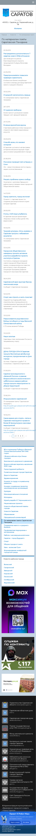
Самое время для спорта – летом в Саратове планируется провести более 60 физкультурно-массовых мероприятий (17, 421)
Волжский (8, 564)
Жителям (18, 28)
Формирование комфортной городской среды (15, 551)
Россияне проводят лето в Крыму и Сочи (18, 163)
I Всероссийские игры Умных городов (15, 457)
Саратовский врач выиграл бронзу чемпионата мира (18, 283)
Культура (7, 491)
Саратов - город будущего (14, 538)
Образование (9, 514)
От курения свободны (12, 110)
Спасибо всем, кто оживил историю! (14, 143)
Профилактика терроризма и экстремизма (15, 531)
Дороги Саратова (10, 475)
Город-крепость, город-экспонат (17, 197)
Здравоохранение (11, 478)
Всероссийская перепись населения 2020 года (18, 465)
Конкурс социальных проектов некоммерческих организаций (16, 487)
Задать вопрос (15, 822)
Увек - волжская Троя (12, 547)
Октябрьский (9, 580)
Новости (13, 35)
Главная (4, 35)
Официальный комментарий (15, 517)
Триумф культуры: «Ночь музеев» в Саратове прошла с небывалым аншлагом (18, 233)
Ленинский (8, 577)
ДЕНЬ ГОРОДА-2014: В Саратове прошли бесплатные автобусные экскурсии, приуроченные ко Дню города (18, 355)
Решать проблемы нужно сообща (17, 179)
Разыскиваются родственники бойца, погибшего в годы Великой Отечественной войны (18, 321)
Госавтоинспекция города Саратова (18, 472)
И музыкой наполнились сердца (17, 95)
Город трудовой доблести (14, 469)
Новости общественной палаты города (16, 507)
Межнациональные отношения (16, 494)
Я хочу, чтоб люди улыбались (15, 214)
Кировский (8, 574)
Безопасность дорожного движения (18, 461)
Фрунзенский (9, 583)
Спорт (6, 541)
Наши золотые (9, 336)
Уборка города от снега (13, 544)
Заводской (8, 570)
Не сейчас (26, 822)
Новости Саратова (11, 511)
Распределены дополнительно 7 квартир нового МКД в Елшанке (17, 55)
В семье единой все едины (15, 125)
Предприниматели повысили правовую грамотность (16, 76)
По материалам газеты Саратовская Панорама (18, 521)
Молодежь (8, 497)
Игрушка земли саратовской (15, 399)
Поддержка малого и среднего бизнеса (16, 526)
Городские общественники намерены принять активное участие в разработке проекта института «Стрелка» (16, 254)
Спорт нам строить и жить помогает (18, 297)
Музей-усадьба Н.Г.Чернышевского (17, 500)
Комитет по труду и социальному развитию (16, 482)
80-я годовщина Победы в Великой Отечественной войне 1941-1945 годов (18, 451)
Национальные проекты (13, 503)
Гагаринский (9, 567)
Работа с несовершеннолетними (16, 535)
